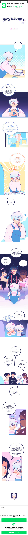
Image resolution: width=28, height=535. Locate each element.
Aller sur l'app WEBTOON (14, 532)
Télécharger (14, 520)
